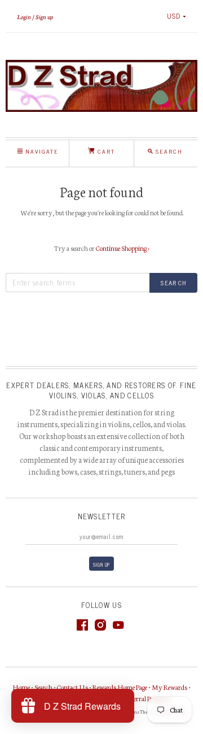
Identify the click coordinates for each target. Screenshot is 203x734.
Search (43, 687)
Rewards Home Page (119, 687)
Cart (105, 151)
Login (24, 16)
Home (21, 687)
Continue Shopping (122, 248)
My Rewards (169, 687)
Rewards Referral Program (135, 698)
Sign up (44, 16)
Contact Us (72, 687)
